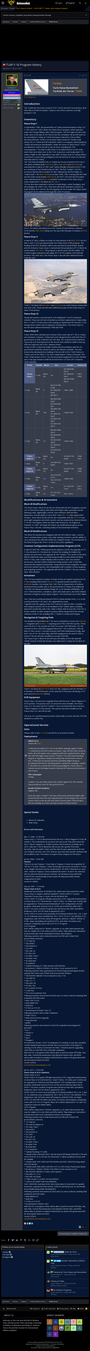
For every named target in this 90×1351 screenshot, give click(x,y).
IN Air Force (55, 1256)
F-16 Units (44, 733)
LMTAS (84, 230)
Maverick (50, 581)
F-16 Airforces (30, 97)
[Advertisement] (45, 43)
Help (74, 1309)
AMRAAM (28, 584)
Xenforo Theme (45, 1346)
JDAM (38, 1174)
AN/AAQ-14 (43, 623)
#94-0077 (46, 305)
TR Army (53, 1294)
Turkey (57, 83)
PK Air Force (55, 1277)
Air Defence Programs (62, 1290)
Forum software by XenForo (45, 1342)
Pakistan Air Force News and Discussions (70, 1272)
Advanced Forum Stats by (45, 1344)
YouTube (6, 1254)
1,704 (19, 102)
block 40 (46, 179)
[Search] (80, 3)
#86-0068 (44, 174)
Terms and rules (49, 1309)
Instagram (6, 1257)
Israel (78, 599)
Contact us (36, 1309)
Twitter (5, 1252)
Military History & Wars (59, 1286)
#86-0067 (75, 164)
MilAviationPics (38, 694)
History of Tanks (57, 1281)
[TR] (4, 65)
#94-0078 (58, 305)
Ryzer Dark (12, 1309)
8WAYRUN (56, 1348)
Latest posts (52, 1247)
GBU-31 (32, 980)
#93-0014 (55, 182)
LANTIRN (77, 517)
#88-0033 (51, 177)
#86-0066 (63, 164)
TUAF (79, 91)
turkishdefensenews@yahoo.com (37, 1065)
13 (14, 102)
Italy (39, 743)
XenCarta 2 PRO (36, 1348)
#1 (86, 75)
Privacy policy (64, 1309)
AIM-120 (64, 515)
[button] (2, 3)
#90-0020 (45, 689)
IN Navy (53, 1268)
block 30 (48, 164)
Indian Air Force (67, 1252)
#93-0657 (40, 250)
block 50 (74, 240)
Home (81, 1309)
